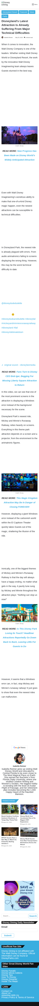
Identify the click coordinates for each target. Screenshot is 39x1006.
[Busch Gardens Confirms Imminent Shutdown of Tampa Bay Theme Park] (10, 809)
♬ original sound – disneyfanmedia (18, 365)
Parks (5, 16)
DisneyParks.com (10, 958)
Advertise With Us (10, 995)
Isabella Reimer (8, 37)
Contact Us (7, 991)
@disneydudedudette (12, 303)
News (32, 12)
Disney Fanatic (9, 971)
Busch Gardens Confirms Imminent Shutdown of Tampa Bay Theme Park (10, 818)
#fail (16, 327)
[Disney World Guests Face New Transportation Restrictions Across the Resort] (29, 832)
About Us (6, 993)
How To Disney (9, 977)
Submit (8, 935)
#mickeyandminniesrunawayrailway (19, 323)
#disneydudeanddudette (13, 319)
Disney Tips (7, 975)
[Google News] (19, 747)
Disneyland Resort (10, 12)
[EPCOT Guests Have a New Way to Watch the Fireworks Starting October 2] (10, 831)
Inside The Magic (10, 981)
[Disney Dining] (8, 4)
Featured (23, 12)
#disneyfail (30, 319)
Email (4, 927)
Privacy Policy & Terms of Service (18, 997)
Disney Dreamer (9, 979)
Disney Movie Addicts (12, 973)
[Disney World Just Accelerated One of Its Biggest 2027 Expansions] (29, 809)
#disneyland (7, 327)
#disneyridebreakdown (12, 332)
